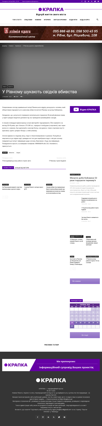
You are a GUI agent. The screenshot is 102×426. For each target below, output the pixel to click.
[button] (97, 19)
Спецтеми (28, 20)
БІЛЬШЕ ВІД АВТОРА (22, 168)
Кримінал (10, 86)
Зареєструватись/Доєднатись (30, 1)
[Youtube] (98, 1)
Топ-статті (16, 20)
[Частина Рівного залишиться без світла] (75, 220)
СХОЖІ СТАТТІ (8, 168)
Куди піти (73, 20)
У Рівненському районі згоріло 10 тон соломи (92, 260)
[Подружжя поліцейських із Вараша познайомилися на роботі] (75, 200)
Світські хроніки (59, 20)
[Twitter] (95, 1)
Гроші (72, 256)
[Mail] (88, 1)
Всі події (85, 335)
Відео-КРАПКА (87, 109)
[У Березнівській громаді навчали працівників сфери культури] (93, 233)
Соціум (88, 237)
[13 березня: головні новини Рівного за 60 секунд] (77, 233)
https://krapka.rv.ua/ (66, 399)
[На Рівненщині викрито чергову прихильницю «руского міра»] (12, 178)
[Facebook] (81, 1)
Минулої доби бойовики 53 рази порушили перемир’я (83, 179)
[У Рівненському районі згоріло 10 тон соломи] (93, 252)
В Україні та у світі (75, 174)
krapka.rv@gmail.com (64, 409)
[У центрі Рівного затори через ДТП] (34, 178)
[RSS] (91, 1)
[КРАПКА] (51, 9)
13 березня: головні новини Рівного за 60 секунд (76, 241)
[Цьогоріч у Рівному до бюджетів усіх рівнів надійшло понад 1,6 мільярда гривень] (77, 252)
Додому (4, 46)
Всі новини (77, 281)
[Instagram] (85, 1)
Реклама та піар (51, 345)
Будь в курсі (85, 20)
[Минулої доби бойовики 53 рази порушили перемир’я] (85, 164)
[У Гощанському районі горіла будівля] (75, 210)
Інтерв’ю (47, 20)
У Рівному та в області (92, 256)
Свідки (18, 152)
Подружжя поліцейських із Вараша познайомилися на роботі (89, 200)
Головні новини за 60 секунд (76, 236)
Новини (38, 20)
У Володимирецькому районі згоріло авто (16, 161)
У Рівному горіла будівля (57, 161)
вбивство (11, 152)
